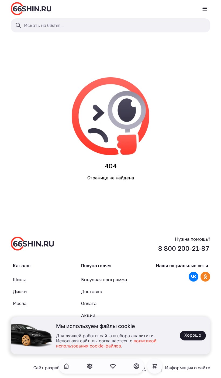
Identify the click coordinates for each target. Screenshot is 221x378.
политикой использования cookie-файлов (106, 343)
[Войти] (136, 366)
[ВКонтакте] (193, 277)
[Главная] (31, 8)
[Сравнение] (89, 366)
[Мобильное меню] (204, 8)
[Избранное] (112, 366)
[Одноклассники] (205, 277)
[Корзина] (154, 366)
